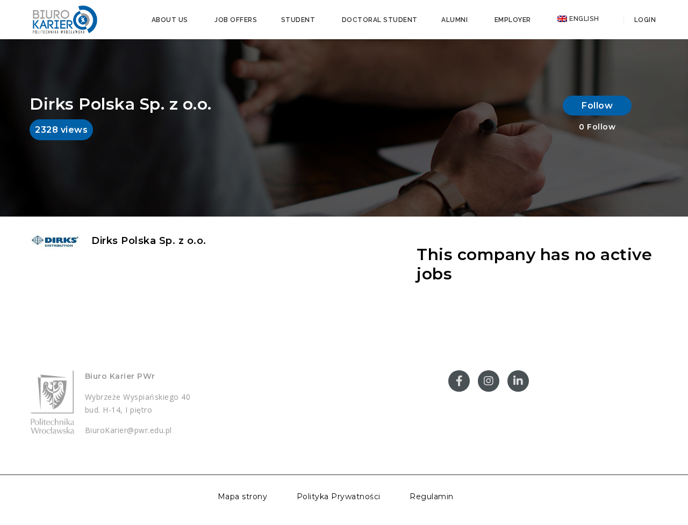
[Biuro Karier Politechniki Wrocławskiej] (64, 19)
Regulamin (432, 496)
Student (298, 20)
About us (170, 20)
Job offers (235, 20)
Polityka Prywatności (339, 496)
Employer (512, 20)
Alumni (454, 20)
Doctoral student (380, 20)
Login (644, 20)
